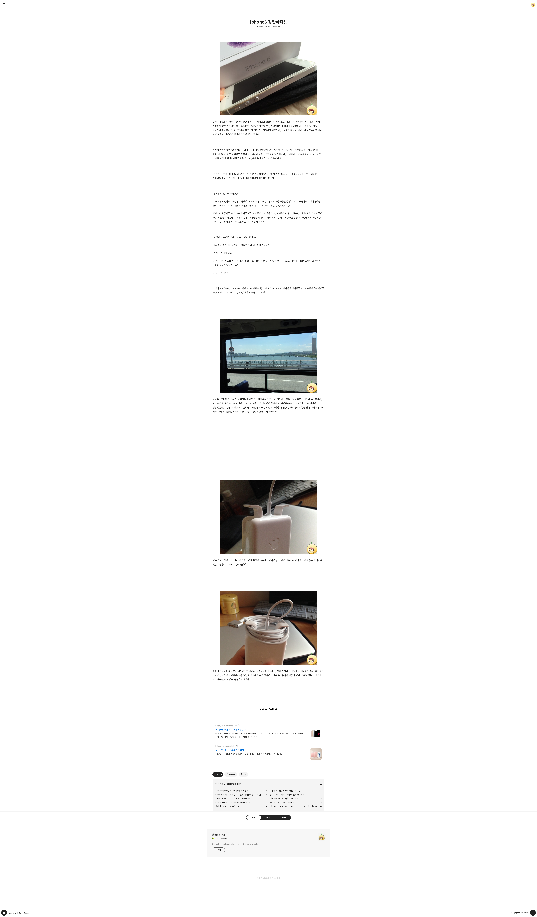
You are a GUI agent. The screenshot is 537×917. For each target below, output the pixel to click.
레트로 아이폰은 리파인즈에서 (229, 750)
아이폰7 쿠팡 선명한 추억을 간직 (230, 729)
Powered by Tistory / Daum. (18, 913)
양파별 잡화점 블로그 (4, 912)
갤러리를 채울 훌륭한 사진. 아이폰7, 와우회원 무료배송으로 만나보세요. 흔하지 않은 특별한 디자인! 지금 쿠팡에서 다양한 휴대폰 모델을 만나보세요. (259, 735)
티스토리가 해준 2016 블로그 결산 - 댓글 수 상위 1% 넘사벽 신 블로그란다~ (241, 794)
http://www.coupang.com (226, 726)
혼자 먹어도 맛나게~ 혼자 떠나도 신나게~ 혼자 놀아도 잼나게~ (235, 844)
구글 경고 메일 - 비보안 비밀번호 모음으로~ (287, 790)
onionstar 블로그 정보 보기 (533, 4)
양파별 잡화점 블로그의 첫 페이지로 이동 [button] (268, 4)
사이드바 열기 (4, 4)
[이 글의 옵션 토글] (221, 774)
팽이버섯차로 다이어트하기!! (227, 806)
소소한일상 (276, 27)
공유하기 (268, 818)
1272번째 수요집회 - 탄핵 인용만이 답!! (231, 790)
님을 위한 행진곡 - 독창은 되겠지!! (284, 798)
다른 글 (283, 818)
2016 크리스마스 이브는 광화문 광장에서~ (232, 798)
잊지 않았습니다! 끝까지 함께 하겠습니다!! (232, 802)
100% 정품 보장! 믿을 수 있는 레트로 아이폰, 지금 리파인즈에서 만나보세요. (249, 754)
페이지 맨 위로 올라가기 (533, 912)
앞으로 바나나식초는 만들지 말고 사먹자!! (287, 794)
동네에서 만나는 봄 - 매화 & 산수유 (284, 802)
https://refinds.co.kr (224, 746)
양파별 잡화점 (218, 834)
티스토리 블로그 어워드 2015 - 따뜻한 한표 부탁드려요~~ (293, 806)
